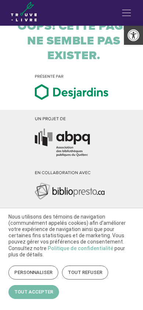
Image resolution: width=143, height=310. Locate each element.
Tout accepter (33, 292)
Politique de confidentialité (80, 248)
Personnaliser (33, 272)
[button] (133, 35)
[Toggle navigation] (126, 12)
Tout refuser (85, 272)
